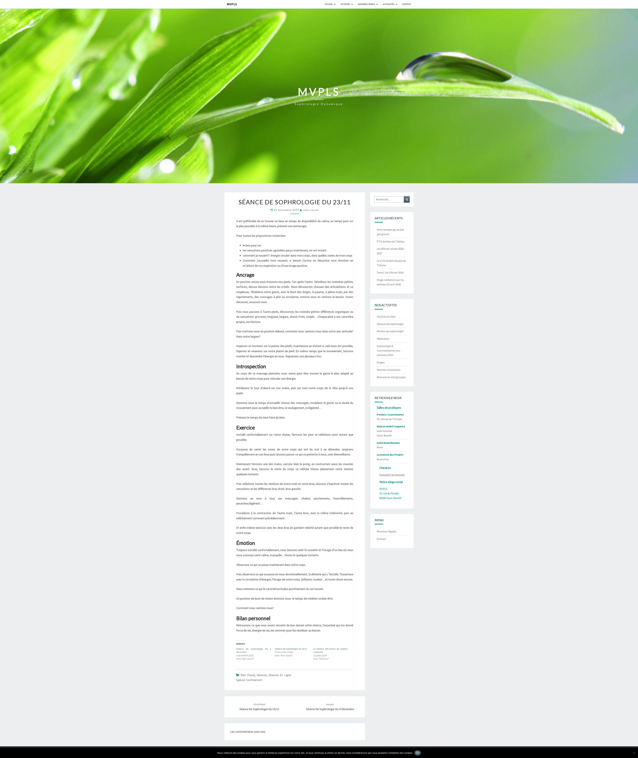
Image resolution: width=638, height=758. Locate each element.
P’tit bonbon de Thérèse (391, 241)
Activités (345, 4)
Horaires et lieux (386, 316)
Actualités (388, 4)
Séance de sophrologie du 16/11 (291, 648)
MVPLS (232, 4)
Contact (406, 4)
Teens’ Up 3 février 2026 (390, 272)
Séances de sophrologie (390, 324)
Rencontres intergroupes (391, 377)
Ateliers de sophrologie (390, 331)
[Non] (634, 753)
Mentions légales (386, 531)
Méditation (383, 338)
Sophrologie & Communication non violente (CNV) (388, 350)
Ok (417, 753)
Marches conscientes (388, 369)
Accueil (329, 4)
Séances (262, 675)
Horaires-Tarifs (366, 4)
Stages (381, 362)
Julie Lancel (311, 209)
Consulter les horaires (392, 474)
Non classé (248, 675)
